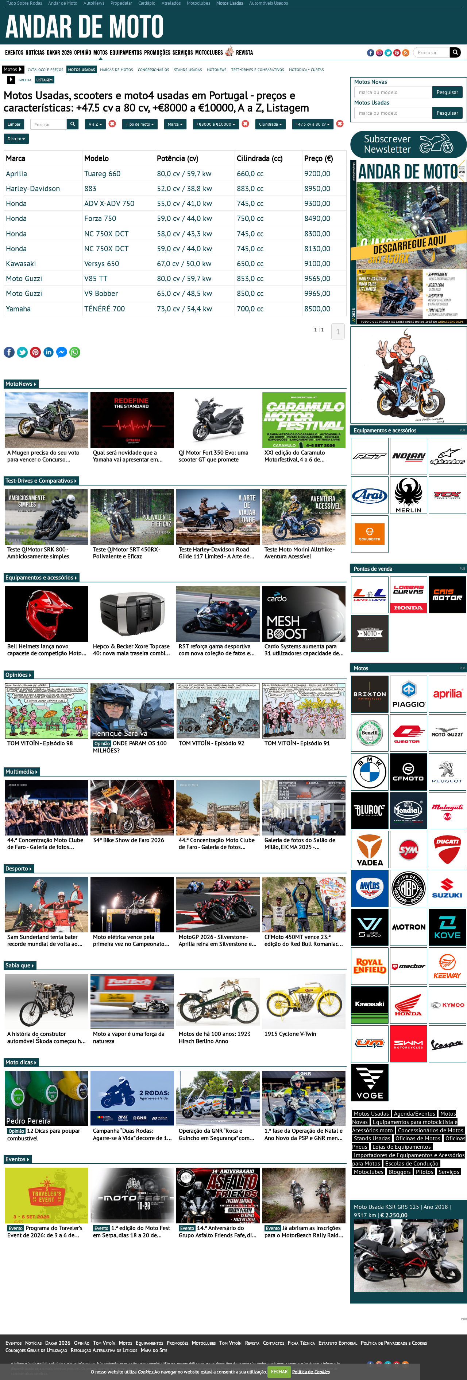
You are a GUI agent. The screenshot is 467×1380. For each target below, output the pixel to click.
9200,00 (317, 173)
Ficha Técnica (301, 1343)
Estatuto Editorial (338, 1343)
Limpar (14, 124)
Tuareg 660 (102, 173)
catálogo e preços (45, 69)
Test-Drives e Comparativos (39, 480)
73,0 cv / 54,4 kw (184, 308)
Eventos (14, 52)
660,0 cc (250, 173)
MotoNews (18, 383)
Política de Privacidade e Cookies (394, 1343)
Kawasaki (21, 263)
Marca (174, 124)
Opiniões (16, 674)
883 (90, 188)
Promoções (157, 52)
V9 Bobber (101, 293)
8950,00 (317, 188)
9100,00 (317, 263)
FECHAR (279, 1371)
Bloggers (400, 1171)
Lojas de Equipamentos (402, 1146)
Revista (244, 52)
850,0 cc (250, 293)
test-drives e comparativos (257, 69)
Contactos (273, 1343)
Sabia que (17, 965)
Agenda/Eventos (414, 1113)
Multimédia (19, 771)
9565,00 (317, 278)
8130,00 (317, 248)
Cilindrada (269, 124)
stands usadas (188, 69)
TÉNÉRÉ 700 (104, 308)
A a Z (94, 124)
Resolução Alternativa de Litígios (104, 1350)
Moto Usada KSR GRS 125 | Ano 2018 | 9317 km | (402, 1211)
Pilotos (424, 1171)
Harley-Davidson (33, 188)
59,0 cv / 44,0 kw (184, 218)
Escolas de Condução (412, 1163)
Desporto (16, 868)
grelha (25, 79)
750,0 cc (250, 218)
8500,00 (317, 308)
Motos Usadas (371, 1113)
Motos (125, 1343)
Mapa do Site (154, 1350)
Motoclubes (209, 52)
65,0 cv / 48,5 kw (184, 293)
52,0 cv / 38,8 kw (184, 188)
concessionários (153, 69)
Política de (310, 1371)
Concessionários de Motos (430, 1130)
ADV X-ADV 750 (109, 203)
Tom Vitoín (104, 1343)
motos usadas (81, 69)
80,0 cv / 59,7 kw (184, 173)
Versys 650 (101, 263)
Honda (16, 203)
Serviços (449, 1171)
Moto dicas (19, 1062)
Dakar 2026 (59, 52)
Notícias (33, 1343)
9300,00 (317, 203)
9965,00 (317, 293)
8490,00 (317, 218)
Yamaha (18, 308)
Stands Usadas (372, 1138)
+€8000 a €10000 (214, 124)
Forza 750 (100, 218)
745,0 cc (250, 203)
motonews (216, 69)
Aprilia (16, 173)
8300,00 (317, 233)
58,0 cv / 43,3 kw (184, 233)
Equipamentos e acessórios (39, 577)
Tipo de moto (138, 124)
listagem (44, 79)
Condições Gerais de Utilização (36, 1350)
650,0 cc (250, 263)
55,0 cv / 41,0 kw (184, 203)
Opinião (82, 52)
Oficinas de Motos (417, 1138)
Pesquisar (447, 92)
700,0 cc (250, 308)
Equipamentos (149, 1343)
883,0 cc (250, 188)
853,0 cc (250, 278)
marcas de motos (116, 69)
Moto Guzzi (24, 278)
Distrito (15, 138)
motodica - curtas (306, 69)
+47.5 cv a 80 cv (311, 124)
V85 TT (96, 278)
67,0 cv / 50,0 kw (184, 263)
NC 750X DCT (106, 233)
